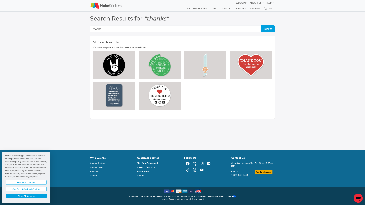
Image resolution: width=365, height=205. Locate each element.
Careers (93, 175)
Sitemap (210, 196)
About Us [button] (256, 2)
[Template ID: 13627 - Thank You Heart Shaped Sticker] (251, 65)
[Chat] (358, 198)
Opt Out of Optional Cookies (26, 189)
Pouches (240, 8)
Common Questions (146, 167)
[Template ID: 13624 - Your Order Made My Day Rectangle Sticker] (114, 96)
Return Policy (143, 171)
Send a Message (263, 172)
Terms (182, 196)
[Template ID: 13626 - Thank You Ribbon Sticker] (205, 65)
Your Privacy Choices (223, 196)
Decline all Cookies (26, 182)
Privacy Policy (191, 196)
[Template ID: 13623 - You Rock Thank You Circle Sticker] (114, 65)
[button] (242, 3)
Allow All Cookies (26, 196)
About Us (94, 171)
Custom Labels (220, 8)
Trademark (202, 196)
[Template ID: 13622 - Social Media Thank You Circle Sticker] (160, 96)
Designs (255, 8)
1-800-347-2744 (239, 175)
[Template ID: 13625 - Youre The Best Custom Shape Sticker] (160, 65)
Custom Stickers (196, 8)
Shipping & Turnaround (147, 163)
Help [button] (269, 2)
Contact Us (142, 175)
